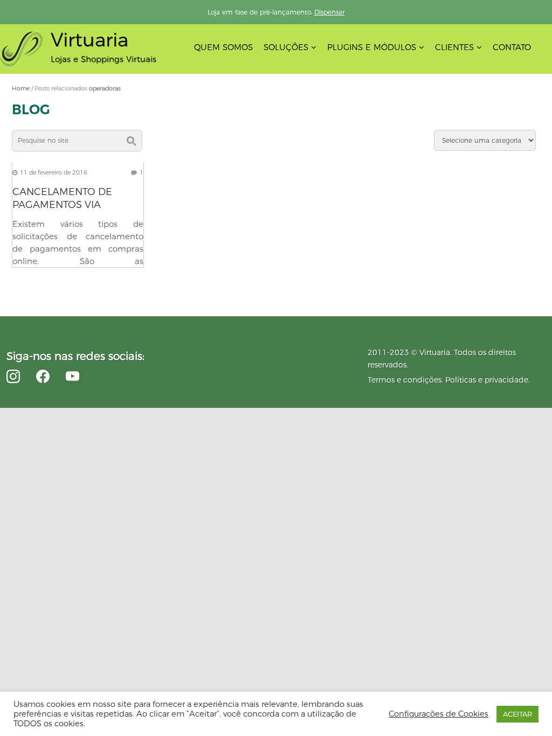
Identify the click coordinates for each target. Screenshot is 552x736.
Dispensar (329, 12)
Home (21, 88)
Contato (512, 47)
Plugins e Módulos (371, 47)
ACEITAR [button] (517, 714)
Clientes (454, 47)
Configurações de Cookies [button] (438, 714)
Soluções (286, 47)
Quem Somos (223, 47)
